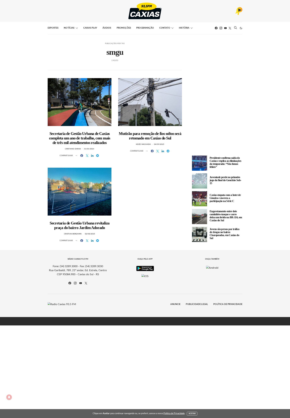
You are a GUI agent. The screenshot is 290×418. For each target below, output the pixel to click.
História (184, 28)
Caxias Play (90, 28)
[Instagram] (221, 28)
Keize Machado (143, 144)
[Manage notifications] (9, 397)
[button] (241, 28)
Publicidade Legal (197, 304)
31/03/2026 (89, 149)
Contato (164, 28)
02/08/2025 (90, 234)
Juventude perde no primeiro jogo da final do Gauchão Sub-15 (225, 180)
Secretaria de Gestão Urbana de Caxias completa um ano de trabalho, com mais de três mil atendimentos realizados (79, 138)
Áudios (107, 28)
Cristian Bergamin (73, 234)
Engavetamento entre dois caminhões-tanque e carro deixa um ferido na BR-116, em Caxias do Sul (226, 216)
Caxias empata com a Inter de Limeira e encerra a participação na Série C (225, 198)
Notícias (69, 28)
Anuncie (175, 304)
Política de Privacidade (227, 304)
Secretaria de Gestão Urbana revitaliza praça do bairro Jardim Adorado (79, 225)
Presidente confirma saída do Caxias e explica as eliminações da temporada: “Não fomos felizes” (225, 162)
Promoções (124, 28)
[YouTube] (225, 28)
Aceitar (192, 413)
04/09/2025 (159, 144)
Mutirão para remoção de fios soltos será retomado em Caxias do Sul (150, 135)
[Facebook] (216, 28)
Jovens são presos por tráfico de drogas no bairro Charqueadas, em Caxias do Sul (224, 234)
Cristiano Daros (73, 149)
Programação (145, 28)
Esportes (53, 28)
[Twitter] (230, 28)
